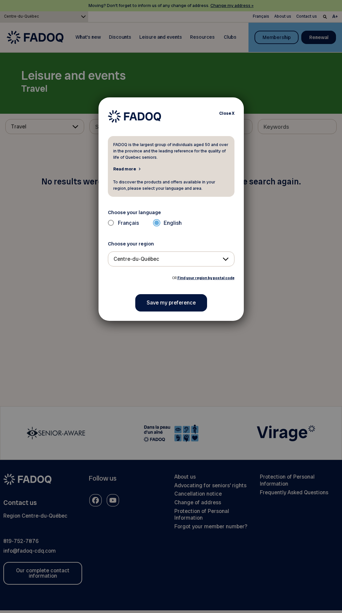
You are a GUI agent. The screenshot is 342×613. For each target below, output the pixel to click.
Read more (124, 168)
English (173, 222)
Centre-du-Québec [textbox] (136, 258)
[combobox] (171, 258)
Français (128, 222)
